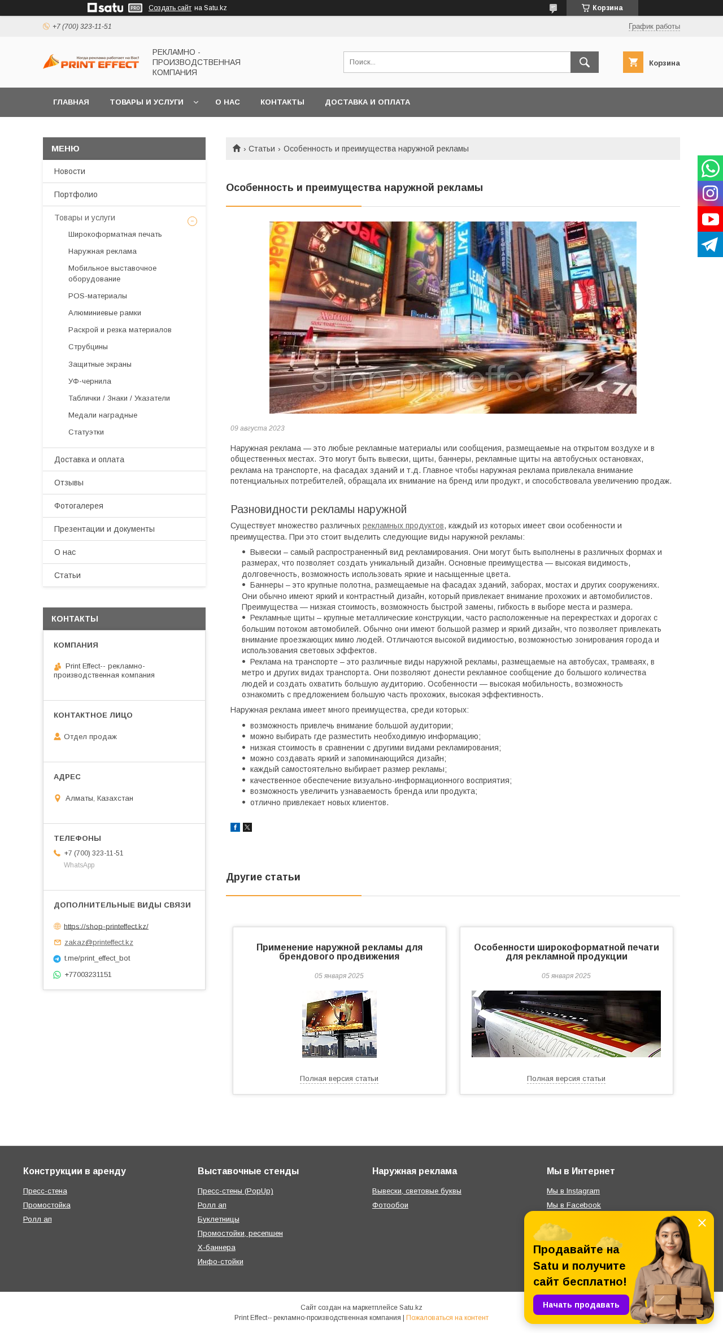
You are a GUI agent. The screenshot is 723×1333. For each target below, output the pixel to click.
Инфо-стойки (220, 1261)
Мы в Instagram (573, 1191)
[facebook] (235, 828)
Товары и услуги (147, 102)
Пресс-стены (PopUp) (235, 1191)
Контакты (282, 102)
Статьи (262, 148)
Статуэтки (86, 432)
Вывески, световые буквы (416, 1191)
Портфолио (76, 194)
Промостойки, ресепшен (240, 1233)
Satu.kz (411, 1308)
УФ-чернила (89, 381)
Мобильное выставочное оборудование (112, 273)
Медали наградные (102, 415)
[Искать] (584, 62)
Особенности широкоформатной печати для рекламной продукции (566, 952)
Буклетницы (218, 1219)
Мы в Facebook (574, 1205)
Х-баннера (217, 1247)
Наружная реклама (102, 251)
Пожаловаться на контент (447, 1318)
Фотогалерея (78, 505)
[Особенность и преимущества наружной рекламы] (453, 318)
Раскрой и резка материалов (120, 329)
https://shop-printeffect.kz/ (106, 926)
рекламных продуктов (403, 525)
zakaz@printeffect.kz (98, 942)
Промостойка (47, 1205)
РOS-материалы (97, 296)
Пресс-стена (45, 1191)
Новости (69, 171)
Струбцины (88, 346)
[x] (247, 828)
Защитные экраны (100, 364)
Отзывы (69, 482)
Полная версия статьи (339, 1078)
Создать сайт (170, 8)
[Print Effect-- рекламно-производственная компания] (91, 66)
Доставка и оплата (367, 102)
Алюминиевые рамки (104, 313)
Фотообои (390, 1205)
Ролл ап (37, 1219)
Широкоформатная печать (115, 234)
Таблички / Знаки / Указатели (119, 398)
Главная (71, 102)
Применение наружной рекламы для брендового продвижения (339, 952)
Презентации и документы (104, 528)
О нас (227, 102)
